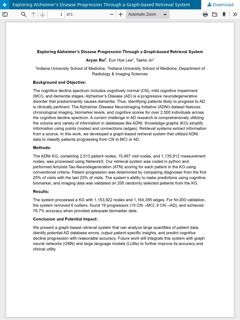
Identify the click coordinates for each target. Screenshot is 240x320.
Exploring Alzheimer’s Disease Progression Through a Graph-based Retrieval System (101, 5)
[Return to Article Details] (4, 4)
